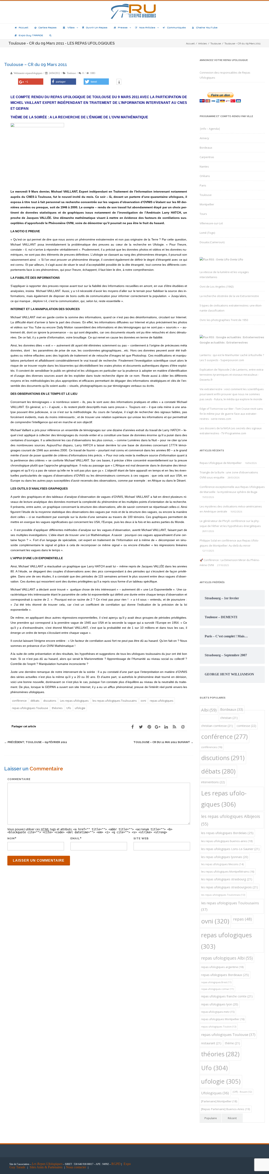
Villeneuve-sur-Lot (211, 223)
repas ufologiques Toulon (218, 1026)
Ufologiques (215, 1093)
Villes (71, 27)
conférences (211, 747)
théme (232, 1043)
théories (57, 708)
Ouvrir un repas (96, 27)
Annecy (204, 138)
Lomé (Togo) (207, 233)
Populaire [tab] (210, 1118)
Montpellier (207, 204)
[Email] (183, 726)
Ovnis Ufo (236, 259)
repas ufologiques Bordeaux (225, 975)
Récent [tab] (232, 1118)
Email (75, 838)
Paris (203, 185)
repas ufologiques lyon (219, 1004)
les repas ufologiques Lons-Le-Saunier (230, 849)
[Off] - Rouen (242, 1091)
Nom (11, 838)
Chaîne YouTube (207, 27)
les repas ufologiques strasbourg (226, 879)
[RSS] (174, 726)
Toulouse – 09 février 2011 (35, 742)
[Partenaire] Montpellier (219, 1101)
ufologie (80, 708)
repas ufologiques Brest (216, 982)
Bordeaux (206, 147)
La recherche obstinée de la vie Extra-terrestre (229, 296)
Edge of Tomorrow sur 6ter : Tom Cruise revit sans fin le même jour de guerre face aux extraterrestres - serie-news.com (231, 414)
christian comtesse (217, 726)
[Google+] (157, 726)
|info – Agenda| (210, 129)
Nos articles (147, 27)
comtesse (246, 726)
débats (35, 701)
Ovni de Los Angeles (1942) (216, 286)
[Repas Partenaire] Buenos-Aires (225, 1109)
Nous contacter (76, 1167)
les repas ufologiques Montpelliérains (227, 871)
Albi (208, 710)
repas (242, 919)
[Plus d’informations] (119, 82)
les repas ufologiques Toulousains (114, 701)
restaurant (211, 1043)
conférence (19, 701)
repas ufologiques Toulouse (30, 708)
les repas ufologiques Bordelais (227, 833)
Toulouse (71, 73)
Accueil (23, 27)
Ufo (68, 708)
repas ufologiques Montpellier (222, 1019)
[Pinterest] (149, 726)
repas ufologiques (161, 701)
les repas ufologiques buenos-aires (227, 841)
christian (229, 718)
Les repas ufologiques (74, 701)
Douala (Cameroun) (212, 242)
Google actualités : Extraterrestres (224, 342)
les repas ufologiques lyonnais (224, 857)
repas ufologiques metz (218, 1012)
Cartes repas (47, 27)
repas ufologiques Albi (227, 958)
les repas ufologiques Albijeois (230, 820)
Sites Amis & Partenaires (46, 1167)
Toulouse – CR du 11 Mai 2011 (163, 742)
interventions (213, 782)
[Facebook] (132, 726)
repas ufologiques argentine (222, 967)
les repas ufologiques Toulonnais (223, 894)
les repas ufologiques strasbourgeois (229, 887)
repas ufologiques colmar (217, 989)
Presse (123, 27)
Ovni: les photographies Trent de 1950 (224, 320)
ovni (143, 701)
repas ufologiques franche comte (227, 996)
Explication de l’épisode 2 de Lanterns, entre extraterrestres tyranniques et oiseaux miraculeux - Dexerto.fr (232, 375)
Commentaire (18, 779)
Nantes (204, 166)
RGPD (116, 1164)
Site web (141, 838)
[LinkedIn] (166, 726)
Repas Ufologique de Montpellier (221, 463)
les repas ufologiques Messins (222, 864)
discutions (49, 701)
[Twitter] (141, 726)
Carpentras (207, 157)
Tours (203, 214)
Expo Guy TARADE (31, 35)
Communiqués (176, 27)
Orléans (205, 176)
